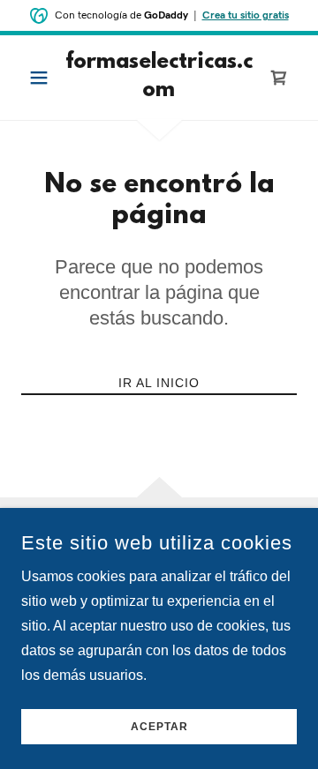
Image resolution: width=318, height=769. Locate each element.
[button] (42, 77)
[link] (159, 77)
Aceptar (159, 726)
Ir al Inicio (159, 383)
